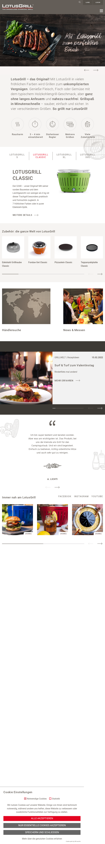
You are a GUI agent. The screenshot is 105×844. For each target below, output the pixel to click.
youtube (97, 496)
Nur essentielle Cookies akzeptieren (42, 825)
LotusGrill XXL (87, 156)
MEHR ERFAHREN (64, 380)
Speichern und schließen (42, 832)
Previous (87, 70)
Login (98, 2)
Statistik (56, 799)
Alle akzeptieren (42, 818)
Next (96, 70)
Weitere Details (22, 215)
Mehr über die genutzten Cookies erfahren (42, 838)
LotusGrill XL (64, 156)
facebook (64, 496)
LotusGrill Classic (40, 156)
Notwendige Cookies (37, 799)
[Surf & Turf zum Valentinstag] (26, 378)
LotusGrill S (17, 156)
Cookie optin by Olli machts (73, 841)
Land (88, 2)
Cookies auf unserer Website (31, 805)
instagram (81, 496)
